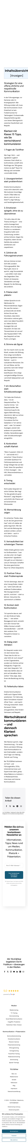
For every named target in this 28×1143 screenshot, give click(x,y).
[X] (10, 806)
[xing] (20, 971)
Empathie (7, 232)
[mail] (23, 971)
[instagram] (11, 971)
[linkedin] (17, 971)
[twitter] (8, 971)
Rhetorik (21, 813)
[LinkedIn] (13, 806)
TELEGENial (7, 812)
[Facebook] (6, 806)
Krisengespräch (9, 103)
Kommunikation (9, 782)
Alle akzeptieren (14, 1131)
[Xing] (17, 806)
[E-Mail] (21, 806)
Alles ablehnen (14, 1140)
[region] (14, 1127)
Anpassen (14, 1135)
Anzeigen (16, 75)
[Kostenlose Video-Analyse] (14, 976)
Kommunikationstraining (13, 813)
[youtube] (14, 971)
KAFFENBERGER (14, 1103)
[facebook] (4, 971)
